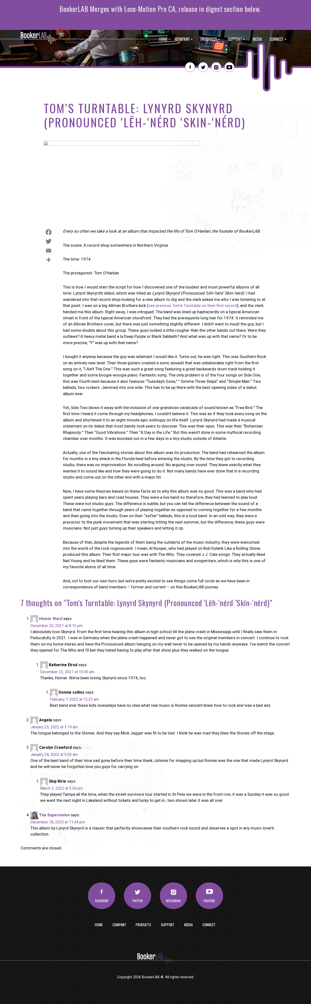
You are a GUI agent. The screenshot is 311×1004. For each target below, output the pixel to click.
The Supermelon (54, 815)
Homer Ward (50, 619)
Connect (277, 39)
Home (163, 39)
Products (208, 39)
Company (182, 39)
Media (257, 39)
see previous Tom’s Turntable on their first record (192, 306)
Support (235, 39)
